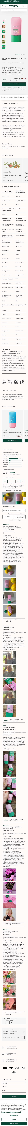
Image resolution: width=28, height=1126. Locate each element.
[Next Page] (4, 51)
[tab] (4, 21)
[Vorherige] (23, 1)
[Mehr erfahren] (4, 387)
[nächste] (25, 1)
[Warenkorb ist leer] (22, 6)
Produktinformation (7, 97)
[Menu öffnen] (24, 6)
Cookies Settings (13, 1115)
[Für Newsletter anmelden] (21, 1046)
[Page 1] (4, 21)
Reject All (13, 1119)
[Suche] (2, 6)
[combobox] (4, 79)
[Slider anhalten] (2, 1)
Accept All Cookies (13, 1123)
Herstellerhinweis (19, 97)
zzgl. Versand (13, 87)
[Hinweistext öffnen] (22, 1040)
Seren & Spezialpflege (9, 10)
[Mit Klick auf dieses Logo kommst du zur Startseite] (13, 6)
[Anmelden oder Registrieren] (5, 6)
